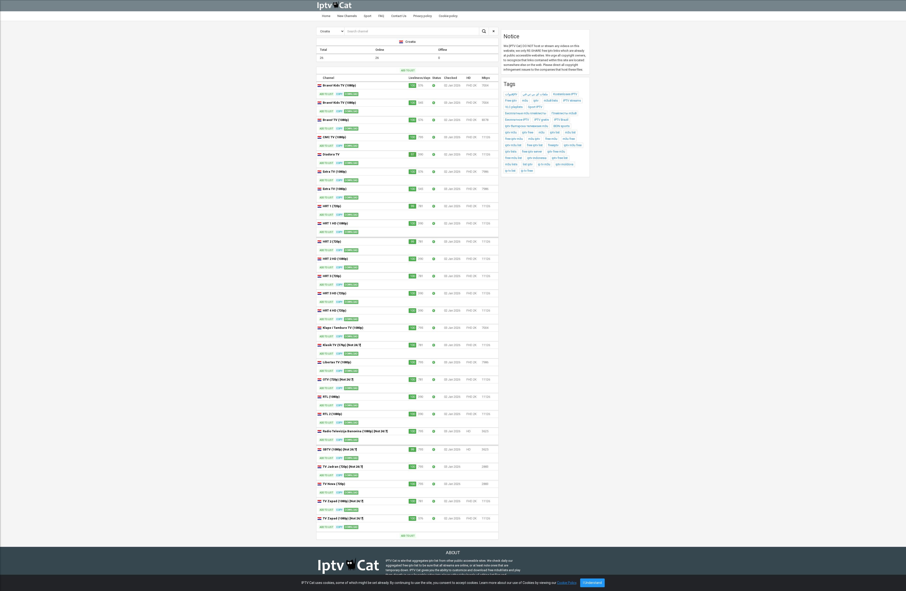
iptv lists (510, 151)
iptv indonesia (536, 158)
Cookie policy (448, 16)
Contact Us (398, 16)
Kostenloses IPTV (565, 94)
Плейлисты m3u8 (564, 113)
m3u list (570, 132)
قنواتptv (511, 94)
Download (351, 94)
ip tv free (527, 170)
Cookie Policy (566, 583)
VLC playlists (514, 107)
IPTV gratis (541, 119)
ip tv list (510, 170)
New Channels (347, 16)
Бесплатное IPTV (517, 119)
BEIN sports (562, 126)
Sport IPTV (535, 107)
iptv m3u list (513, 145)
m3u (525, 100)
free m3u (551, 139)
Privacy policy (422, 16)
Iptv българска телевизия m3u (526, 126)
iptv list (555, 132)
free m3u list (513, 158)
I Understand (592, 583)
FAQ (381, 16)
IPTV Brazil (561, 119)
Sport (367, 16)
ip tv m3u (544, 164)
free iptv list (535, 145)
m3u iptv (534, 139)
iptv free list (560, 158)
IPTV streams (572, 100)
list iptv (528, 164)
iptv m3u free (573, 145)
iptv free (527, 132)
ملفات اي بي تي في (535, 94)
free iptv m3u (514, 139)
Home (326, 16)
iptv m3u (511, 132)
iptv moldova (564, 164)
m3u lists (511, 164)
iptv (535, 100)
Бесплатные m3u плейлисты (525, 113)
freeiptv (553, 145)
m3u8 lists (551, 100)
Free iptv (511, 100)
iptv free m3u (556, 151)
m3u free (569, 139)
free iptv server (532, 151)
